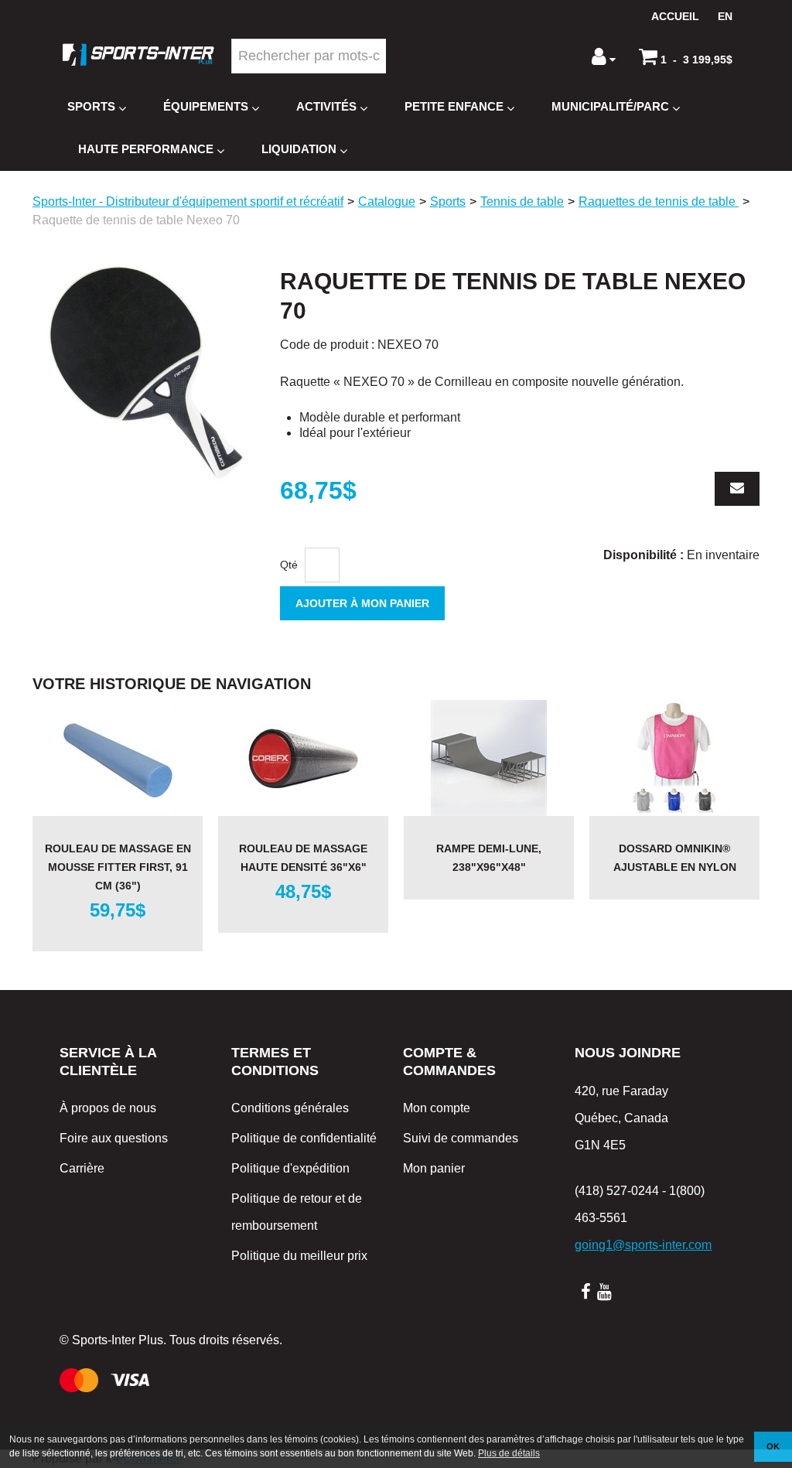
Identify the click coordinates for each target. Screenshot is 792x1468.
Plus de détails (509, 1453)
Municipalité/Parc (610, 106)
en (725, 16)
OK (773, 1446)
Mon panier (434, 1168)
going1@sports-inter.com (643, 1244)
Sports (91, 106)
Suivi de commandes (460, 1138)
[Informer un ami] (737, 489)
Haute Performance (145, 148)
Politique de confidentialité (304, 1138)
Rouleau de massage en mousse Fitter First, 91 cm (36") (118, 867)
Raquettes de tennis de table (659, 201)
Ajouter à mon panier (362, 603)
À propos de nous (108, 1108)
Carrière (82, 1168)
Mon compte (436, 1108)
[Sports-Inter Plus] (138, 54)
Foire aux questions (114, 1138)
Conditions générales (290, 1108)
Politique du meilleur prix (299, 1255)
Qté (289, 564)
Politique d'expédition (290, 1168)
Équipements (205, 106)
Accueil (675, 16)
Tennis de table (522, 201)
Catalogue (386, 201)
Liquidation (298, 148)
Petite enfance (454, 106)
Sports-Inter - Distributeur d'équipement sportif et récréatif (187, 201)
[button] (685, 56)
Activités (326, 106)
